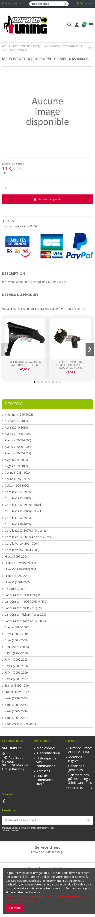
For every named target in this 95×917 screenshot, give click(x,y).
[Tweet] (8, 221)
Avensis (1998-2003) (18, 434)
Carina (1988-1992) (17, 473)
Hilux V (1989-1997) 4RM (20, 569)
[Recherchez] (65, 3)
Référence (8, 164)
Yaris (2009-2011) (16, 718)
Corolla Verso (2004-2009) (22, 550)
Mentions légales (75, 759)
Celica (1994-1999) (17, 486)
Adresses (43, 771)
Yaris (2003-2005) (16, 705)
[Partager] (4, 221)
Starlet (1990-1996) (17, 686)
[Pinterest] (13, 221)
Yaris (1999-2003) (16, 698)
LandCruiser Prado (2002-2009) (25, 621)
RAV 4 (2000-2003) (16, 660)
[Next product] (92, 48)
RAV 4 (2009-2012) (16, 679)
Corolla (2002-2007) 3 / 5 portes (25, 531)
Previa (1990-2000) (17, 627)
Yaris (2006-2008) (16, 711)
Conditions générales (76, 768)
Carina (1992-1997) (17, 479)
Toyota (13, 403)
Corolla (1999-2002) (18, 524)
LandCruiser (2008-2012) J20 (23, 608)
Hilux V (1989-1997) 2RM (20, 563)
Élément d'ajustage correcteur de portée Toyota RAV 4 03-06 (70, 364)
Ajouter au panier (50, 199)
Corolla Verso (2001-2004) (22, 544)
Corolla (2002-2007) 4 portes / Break (28, 537)
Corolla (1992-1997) (18, 498)
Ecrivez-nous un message (47, 852)
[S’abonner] (88, 820)
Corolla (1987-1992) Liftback (23, 505)
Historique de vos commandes (46, 762)
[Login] (76, 25)
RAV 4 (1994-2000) (16, 653)
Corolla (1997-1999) (18, 518)
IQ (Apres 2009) (15, 589)
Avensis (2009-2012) (18, 453)
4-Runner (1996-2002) (19, 415)
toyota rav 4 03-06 (25, 226)
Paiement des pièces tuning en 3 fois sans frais (80, 779)
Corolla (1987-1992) (18, 492)
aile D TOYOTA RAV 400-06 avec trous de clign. (25, 363)
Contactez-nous (11, 3)
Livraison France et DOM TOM (80, 750)
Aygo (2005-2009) (16, 460)
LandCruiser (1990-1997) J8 (22, 595)
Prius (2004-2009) (16, 640)
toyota (7, 226)
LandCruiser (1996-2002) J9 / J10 (25, 602)
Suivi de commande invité (44, 780)
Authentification (48, 753)
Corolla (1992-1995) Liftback (23, 511)
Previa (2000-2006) (17, 634)
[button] (35, 382)
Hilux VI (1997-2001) (17, 576)
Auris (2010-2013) (16, 427)
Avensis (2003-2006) (18, 440)
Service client (47, 847)
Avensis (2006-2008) (18, 447)
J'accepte (15, 908)
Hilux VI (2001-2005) (17, 582)
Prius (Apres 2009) (17, 647)
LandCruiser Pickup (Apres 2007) (26, 615)
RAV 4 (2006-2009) (16, 673)
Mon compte (46, 748)
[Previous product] (90, 48)
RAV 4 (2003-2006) (16, 666)
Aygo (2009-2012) (16, 466)
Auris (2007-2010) (16, 421)
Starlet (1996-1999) (17, 692)
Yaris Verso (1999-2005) (20, 724)
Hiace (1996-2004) (16, 557)
